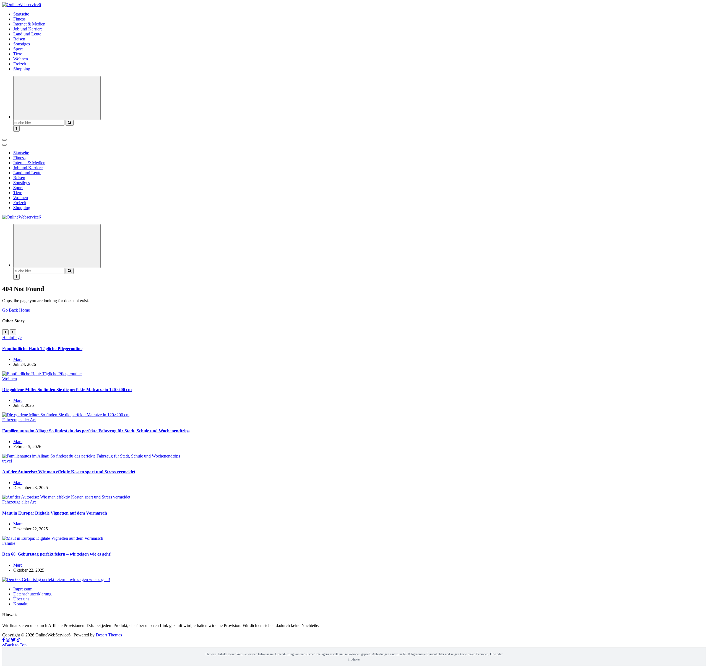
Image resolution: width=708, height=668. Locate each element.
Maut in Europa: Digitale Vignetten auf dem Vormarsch (54, 513)
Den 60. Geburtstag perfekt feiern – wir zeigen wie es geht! (56, 554)
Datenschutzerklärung (32, 594)
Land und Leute (27, 34)
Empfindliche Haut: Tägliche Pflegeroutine (42, 348)
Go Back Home (16, 310)
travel (7, 461)
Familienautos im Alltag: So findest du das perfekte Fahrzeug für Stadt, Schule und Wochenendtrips (95, 430)
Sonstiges (21, 44)
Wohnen (20, 58)
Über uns (21, 599)
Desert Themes (109, 635)
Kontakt (20, 604)
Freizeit (19, 63)
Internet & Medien (29, 24)
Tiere (17, 54)
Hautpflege (12, 337)
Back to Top (16, 645)
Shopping (21, 68)
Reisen (19, 39)
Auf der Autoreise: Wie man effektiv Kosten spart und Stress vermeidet (68, 471)
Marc (17, 359)
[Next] (13, 332)
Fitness (19, 19)
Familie (8, 543)
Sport (18, 49)
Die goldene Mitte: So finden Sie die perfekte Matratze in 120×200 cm (67, 389)
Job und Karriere (28, 29)
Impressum (22, 589)
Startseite (21, 14)
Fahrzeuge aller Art (19, 419)
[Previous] (5, 332)
